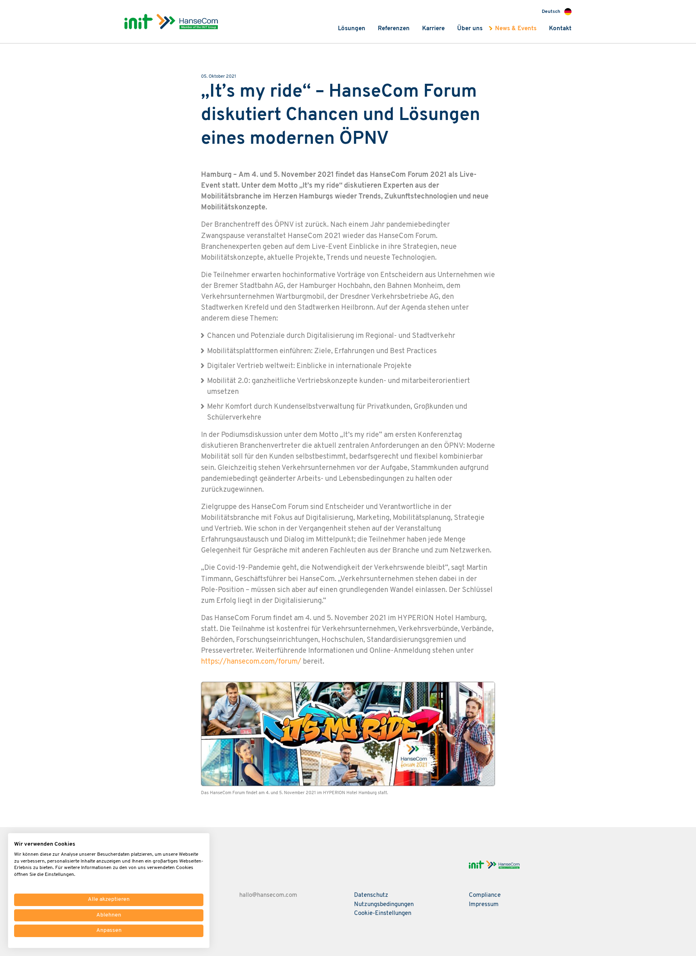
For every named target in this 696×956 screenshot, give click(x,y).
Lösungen (351, 29)
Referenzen (394, 29)
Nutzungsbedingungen (384, 905)
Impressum (484, 905)
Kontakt (560, 29)
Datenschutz (371, 895)
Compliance (485, 895)
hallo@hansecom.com (268, 895)
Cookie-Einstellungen (382, 913)
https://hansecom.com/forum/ (251, 662)
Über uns (470, 29)
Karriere (433, 29)
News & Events (515, 29)
